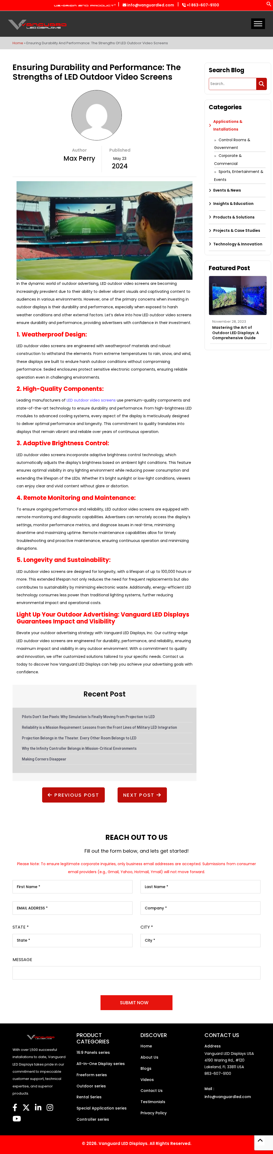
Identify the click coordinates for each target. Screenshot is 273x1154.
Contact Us (151, 1090)
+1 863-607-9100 (202, 5)
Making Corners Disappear (44, 759)
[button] (269, 5)
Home (18, 43)
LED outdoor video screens (91, 400)
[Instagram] (50, 1108)
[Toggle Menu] (258, 23)
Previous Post (76, 795)
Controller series (93, 1119)
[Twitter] (26, 1108)
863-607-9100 (217, 1073)
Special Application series (102, 1108)
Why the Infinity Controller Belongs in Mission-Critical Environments (79, 748)
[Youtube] (17, 1119)
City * (146, 927)
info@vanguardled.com (150, 5)
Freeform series (92, 1075)
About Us (149, 1057)
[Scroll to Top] (260, 1141)
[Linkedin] (38, 1108)
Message (22, 960)
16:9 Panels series (93, 1052)
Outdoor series (91, 1086)
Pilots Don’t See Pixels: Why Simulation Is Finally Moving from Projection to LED (88, 717)
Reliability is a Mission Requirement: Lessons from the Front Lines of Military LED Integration (99, 727)
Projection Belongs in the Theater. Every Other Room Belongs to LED (79, 738)
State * (21, 927)
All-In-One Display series (101, 1063)
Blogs (145, 1068)
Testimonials (152, 1101)
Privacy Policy (153, 1113)
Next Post (139, 795)
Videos (147, 1079)
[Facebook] (15, 1108)
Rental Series (89, 1097)
